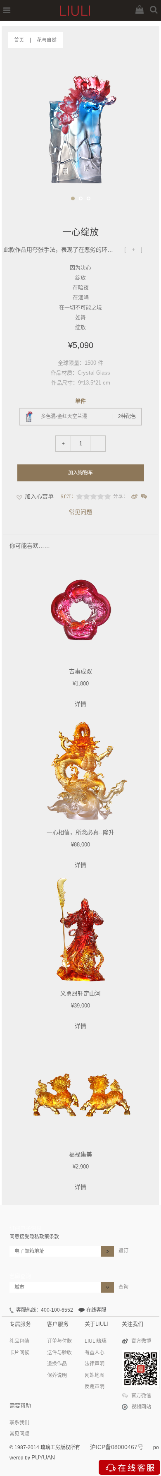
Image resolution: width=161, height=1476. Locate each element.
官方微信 (141, 1396)
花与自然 (47, 40)
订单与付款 (59, 1341)
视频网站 (141, 1407)
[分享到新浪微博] (134, 496)
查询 (123, 1287)
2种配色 (127, 416)
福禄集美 (80, 1154)
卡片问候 (19, 1353)
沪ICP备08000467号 (116, 1447)
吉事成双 (80, 671)
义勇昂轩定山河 (80, 993)
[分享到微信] (144, 496)
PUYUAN (43, 1457)
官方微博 (141, 1341)
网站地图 (94, 1375)
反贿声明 (94, 1386)
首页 (19, 40)
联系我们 (19, 1423)
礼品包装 (19, 1341)
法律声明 (94, 1364)
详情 (80, 704)
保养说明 (57, 1375)
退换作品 (57, 1364)
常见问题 (80, 512)
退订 (123, 1251)
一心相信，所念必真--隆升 (80, 832)
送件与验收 (59, 1353)
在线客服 (96, 1310)
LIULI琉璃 (96, 1341)
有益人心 (94, 1353)
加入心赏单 (39, 496)
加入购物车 (80, 473)
